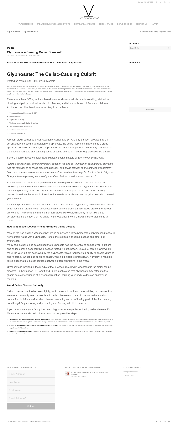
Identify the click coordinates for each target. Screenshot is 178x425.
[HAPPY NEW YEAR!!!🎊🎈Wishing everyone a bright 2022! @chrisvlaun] (164, 85)
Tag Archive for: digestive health (22, 31)
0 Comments (19, 56)
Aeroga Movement (130, 371)
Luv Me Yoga (128, 375)
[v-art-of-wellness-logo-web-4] (89, 12)
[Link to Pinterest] (169, 2)
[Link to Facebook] (156, 2)
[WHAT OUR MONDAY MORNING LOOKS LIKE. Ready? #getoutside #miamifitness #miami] (136, 85)
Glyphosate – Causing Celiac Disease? (34, 52)
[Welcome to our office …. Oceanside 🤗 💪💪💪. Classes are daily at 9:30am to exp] (136, 71)
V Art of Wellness (22, 421)
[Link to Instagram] (165, 2)
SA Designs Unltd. (45, 421)
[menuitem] (26, 24)
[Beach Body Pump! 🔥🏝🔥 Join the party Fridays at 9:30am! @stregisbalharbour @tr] (164, 100)
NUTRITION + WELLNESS (33, 56)
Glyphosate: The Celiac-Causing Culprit (51, 74)
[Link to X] (161, 2)
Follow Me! (150, 109)
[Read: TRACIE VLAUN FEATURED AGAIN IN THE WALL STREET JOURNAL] (67, 373)
